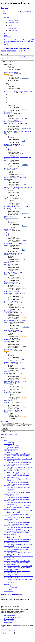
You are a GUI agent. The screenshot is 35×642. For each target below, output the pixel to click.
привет (6, 262)
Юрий (6, 412)
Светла (24, 288)
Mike (23, 250)
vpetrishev (7, 283)
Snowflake (7, 113)
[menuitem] (13, 20)
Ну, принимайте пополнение (13, 410)
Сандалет (7, 392)
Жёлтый (6, 74)
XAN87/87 (7, 331)
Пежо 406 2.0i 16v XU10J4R (12, 339)
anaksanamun (8, 322)
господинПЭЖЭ (9, 123)
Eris (23, 174)
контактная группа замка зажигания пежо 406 (18, 187)
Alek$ (23, 141)
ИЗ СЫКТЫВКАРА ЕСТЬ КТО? (14, 272)
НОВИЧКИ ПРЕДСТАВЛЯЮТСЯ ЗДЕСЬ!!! (18, 91)
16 (8, 104)
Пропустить (4, 8)
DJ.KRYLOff (8, 293)
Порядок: (18, 425)
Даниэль (24, 109)
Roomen (6, 254)
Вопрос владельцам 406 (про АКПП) (15, 320)
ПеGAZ (6, 264)
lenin (5, 274)
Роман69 (7, 373)
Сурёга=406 (25, 327)
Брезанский (25, 78)
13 (8, 99)
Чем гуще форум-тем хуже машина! (15, 391)
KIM (23, 359)
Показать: (5, 423)
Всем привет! (8, 400)
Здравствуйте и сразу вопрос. (13, 253)
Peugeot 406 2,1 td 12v (11, 168)
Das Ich (6, 179)
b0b (5, 133)
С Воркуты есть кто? (10, 197)
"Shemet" (7, 169)
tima (5, 189)
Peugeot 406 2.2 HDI (10, 311)
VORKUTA (7, 198)
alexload (6, 341)
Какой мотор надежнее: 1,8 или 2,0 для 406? (17, 131)
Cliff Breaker (8, 145)
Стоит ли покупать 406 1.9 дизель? (15, 177)
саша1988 (24, 118)
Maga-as (6, 402)
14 (8, 101)
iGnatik (24, 240)
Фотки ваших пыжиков (11, 291)
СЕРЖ (23, 259)
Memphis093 (8, 383)
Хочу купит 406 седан (11, 282)
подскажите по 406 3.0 (11, 301)
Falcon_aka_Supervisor (11, 218)
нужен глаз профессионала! (12, 121)
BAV (5, 160)
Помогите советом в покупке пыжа (15, 381)
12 (8, 97)
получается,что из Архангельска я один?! (17, 206)
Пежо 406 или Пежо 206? (12, 144)
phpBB (15, 625)
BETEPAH (25, 165)
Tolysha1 (7, 312)
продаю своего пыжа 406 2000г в (14, 243)
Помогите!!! (8, 112)
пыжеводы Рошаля (10, 349)
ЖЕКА (24, 346)
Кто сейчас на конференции (11, 594)
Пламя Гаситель (9, 229)
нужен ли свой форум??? (12, 72)
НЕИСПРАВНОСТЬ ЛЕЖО (13, 330)
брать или (7, 371)
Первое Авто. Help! (10, 216)
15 (8, 102)
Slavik (6, 363)
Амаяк (6, 230)
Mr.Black (24, 226)
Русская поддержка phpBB (9, 630)
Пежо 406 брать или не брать (13, 362)
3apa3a (24, 153)
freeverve (7, 303)
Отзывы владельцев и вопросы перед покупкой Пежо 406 (16, 49)
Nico (23, 203)
